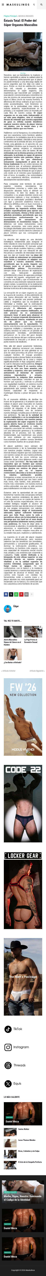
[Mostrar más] (31, 594)
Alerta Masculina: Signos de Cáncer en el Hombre (12, 642)
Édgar (16, 606)
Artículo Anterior (9, 671)
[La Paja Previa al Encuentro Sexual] (33, 632)
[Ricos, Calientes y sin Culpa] (10, 1154)
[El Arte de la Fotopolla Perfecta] (10, 1165)
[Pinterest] (21, 594)
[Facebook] (6, 594)
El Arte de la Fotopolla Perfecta (30, 1162)
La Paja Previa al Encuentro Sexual (30, 641)
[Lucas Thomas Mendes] (10, 1143)
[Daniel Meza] (23, 1113)
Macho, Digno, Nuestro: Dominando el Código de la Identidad (22, 1198)
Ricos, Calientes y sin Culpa (28, 1151)
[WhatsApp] (16, 594)
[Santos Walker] (10, 1132)
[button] (3, 4)
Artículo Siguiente (36, 671)
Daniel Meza (12, 1121)
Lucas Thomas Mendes (26, 1140)
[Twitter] (11, 594)
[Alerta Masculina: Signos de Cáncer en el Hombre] (13, 632)
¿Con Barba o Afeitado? (12, 662)
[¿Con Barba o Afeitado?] (13, 654)
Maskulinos (30, 1270)
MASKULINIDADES (26, 16)
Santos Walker (23, 1129)
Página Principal (10, 16)
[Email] (26, 594)
